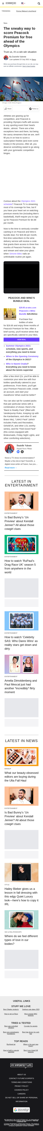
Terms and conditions (21, 1082)
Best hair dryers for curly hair (30, 1033)
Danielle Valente (19, 57)
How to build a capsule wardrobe (11, 1051)
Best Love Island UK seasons (31, 1051)
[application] (21, 274)
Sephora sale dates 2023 (30, 1009)
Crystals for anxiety (31, 1026)
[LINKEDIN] (19, 451)
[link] (11, 314)
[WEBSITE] (23, 451)
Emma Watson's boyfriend (26, 11)
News (5, 23)
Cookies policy (21, 1090)
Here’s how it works (28, 66)
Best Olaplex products (11, 1009)
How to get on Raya (11, 1014)
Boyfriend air (11, 1044)
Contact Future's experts (21, 1078)
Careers (21, 1094)
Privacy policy (21, 1086)
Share (9, 109)
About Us (21, 1075)
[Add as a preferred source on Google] (21, 1110)
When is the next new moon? (30, 1045)
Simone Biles (15, 253)
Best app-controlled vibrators (11, 1027)
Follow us (35, 109)
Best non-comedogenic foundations (11, 1033)
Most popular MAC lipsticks (30, 1014)
